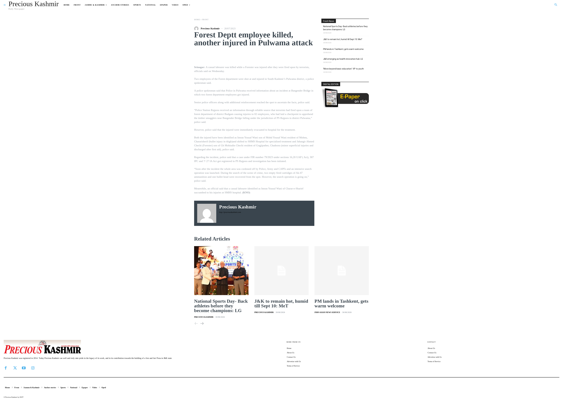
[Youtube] (24, 368)
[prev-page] (196, 323)
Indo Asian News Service (327, 312)
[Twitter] (15, 368)
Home (197, 19)
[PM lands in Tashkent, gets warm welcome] (341, 270)
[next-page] (202, 323)
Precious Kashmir (210, 28)
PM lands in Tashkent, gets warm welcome (343, 49)
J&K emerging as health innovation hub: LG (343, 59)
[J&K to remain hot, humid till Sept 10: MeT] (281, 270)
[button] (555, 4)
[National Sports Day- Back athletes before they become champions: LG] (221, 270)
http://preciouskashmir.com (230, 212)
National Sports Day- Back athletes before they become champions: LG (345, 28)
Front (205, 19)
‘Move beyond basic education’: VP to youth (343, 69)
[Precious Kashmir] (197, 28)
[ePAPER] (345, 107)
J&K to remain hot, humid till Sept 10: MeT (342, 39)
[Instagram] (33, 368)
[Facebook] (5, 368)
